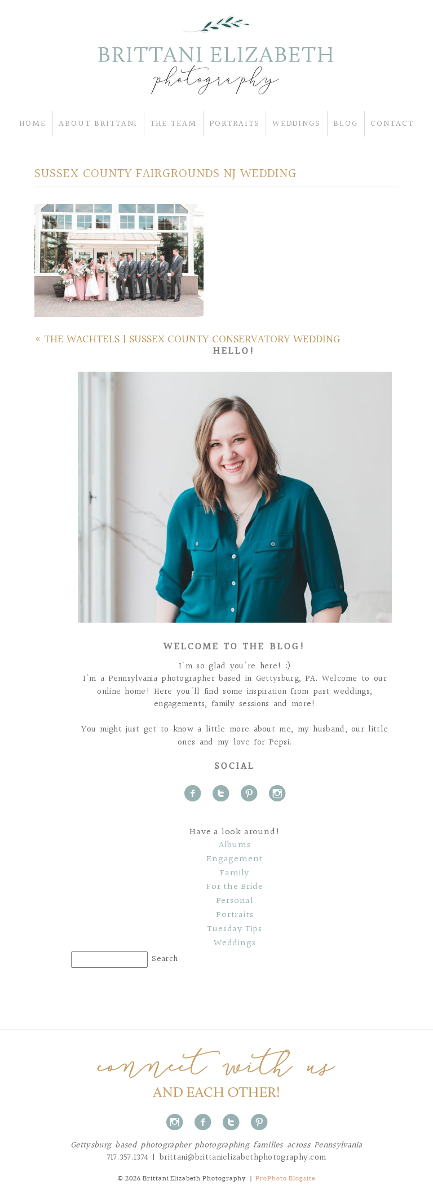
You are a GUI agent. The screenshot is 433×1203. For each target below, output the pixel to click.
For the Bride (234, 887)
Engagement (234, 859)
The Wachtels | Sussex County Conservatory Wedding (192, 340)
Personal (235, 901)
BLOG (345, 123)
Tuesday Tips (234, 929)
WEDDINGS (296, 123)
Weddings (234, 943)
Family (234, 873)
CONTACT (392, 123)
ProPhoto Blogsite (285, 1178)
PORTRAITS (234, 123)
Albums (235, 845)
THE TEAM (173, 123)
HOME (32, 123)
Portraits (234, 915)
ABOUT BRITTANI (98, 123)
